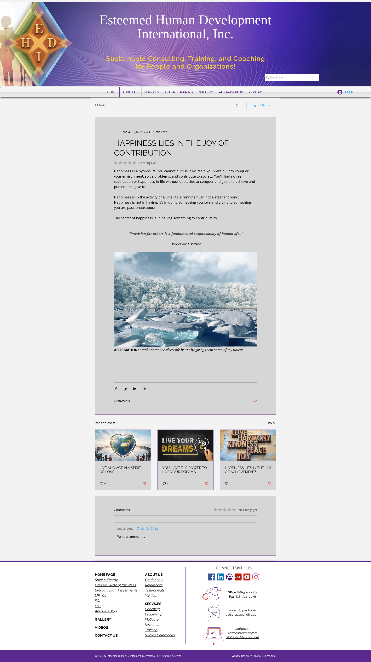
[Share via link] (144, 389)
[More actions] (254, 131)
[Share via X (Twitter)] (125, 389)
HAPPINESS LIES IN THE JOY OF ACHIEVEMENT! (248, 470)
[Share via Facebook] (116, 389)
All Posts (100, 105)
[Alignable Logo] (229, 577)
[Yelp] (238, 577)
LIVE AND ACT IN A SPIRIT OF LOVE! (120, 470)
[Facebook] (211, 577)
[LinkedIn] (220, 577)
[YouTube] (246, 577)
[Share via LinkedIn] (135, 389)
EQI (97, 601)
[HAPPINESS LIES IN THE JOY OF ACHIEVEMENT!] (248, 445)
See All (272, 422)
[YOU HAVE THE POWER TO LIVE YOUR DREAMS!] (186, 445)
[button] (237, 105)
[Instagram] (255, 577)
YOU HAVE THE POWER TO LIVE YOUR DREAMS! (184, 470)
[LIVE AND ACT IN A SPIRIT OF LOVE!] (123, 445)
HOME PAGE (105, 575)
